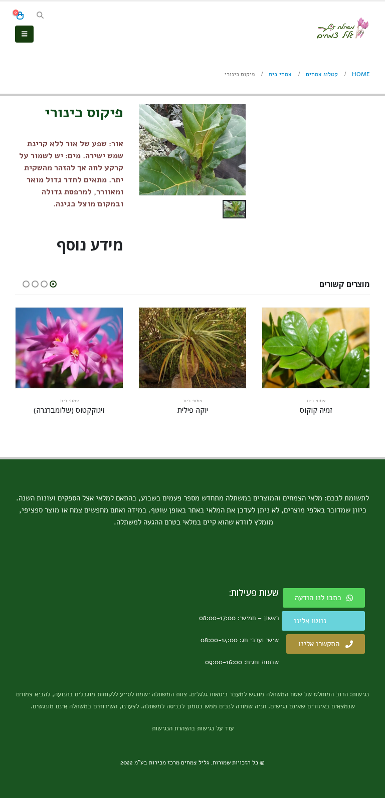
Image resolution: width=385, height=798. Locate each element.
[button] (40, 16)
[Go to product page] (315, 348)
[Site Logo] (342, 28)
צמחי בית (316, 400)
